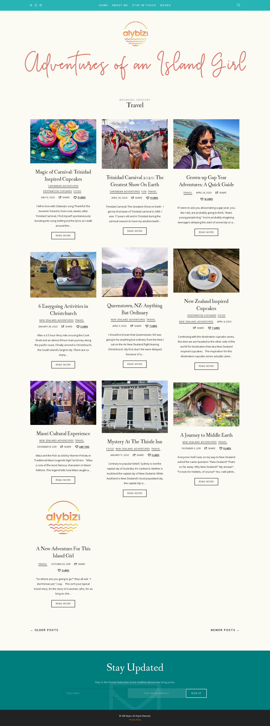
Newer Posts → (225, 630)
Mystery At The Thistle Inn (134, 442)
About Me (120, 5)
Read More (63, 235)
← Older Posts (44, 630)
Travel (152, 191)
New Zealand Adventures (128, 319)
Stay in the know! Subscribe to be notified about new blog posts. (135, 682)
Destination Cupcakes (57, 191)
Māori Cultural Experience (63, 433)
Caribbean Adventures (63, 186)
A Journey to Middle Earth (206, 435)
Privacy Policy (135, 719)
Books (165, 5)
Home (103, 5)
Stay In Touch (144, 5)
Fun (144, 191)
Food (77, 191)
